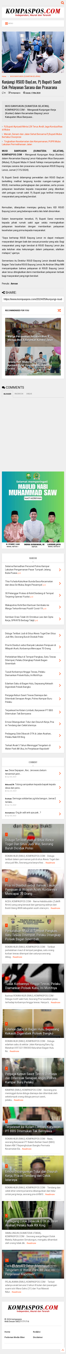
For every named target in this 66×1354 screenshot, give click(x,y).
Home (4, 76)
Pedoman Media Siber (14, 1337)
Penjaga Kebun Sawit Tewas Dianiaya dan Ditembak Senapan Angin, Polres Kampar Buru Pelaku (31, 1078)
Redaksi (36, 1332)
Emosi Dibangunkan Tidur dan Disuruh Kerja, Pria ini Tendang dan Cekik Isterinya (31, 1176)
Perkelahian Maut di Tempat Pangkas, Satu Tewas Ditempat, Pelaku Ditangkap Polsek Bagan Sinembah (33, 935)
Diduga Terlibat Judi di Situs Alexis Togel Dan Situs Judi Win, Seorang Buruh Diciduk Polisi (29, 844)
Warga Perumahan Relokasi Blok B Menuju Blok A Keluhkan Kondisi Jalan (30, 338)
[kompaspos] (33, 16)
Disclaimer (38, 1337)
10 (7, 1260)
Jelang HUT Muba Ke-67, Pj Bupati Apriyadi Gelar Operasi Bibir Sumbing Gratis (30, 365)
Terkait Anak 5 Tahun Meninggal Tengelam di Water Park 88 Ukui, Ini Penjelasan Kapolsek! (30, 1270)
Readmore (50, 863)
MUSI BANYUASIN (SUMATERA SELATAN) (25, 76)
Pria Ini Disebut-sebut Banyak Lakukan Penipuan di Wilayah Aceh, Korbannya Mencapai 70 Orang (31, 889)
